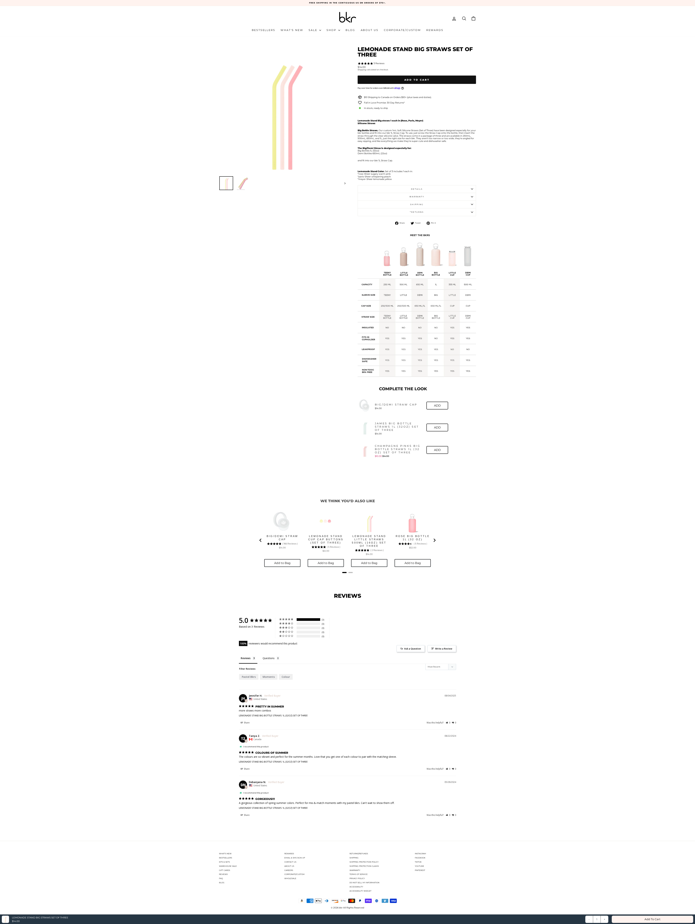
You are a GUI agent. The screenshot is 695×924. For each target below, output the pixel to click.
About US (369, 30)
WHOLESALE (290, 878)
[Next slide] (434, 540)
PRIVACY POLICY (357, 878)
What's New (292, 30)
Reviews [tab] (245, 658)
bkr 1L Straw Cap (396, 133)
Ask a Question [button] (412, 648)
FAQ (221, 878)
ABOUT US (289, 866)
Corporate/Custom (402, 30)
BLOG (221, 882)
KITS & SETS (224, 862)
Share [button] (246, 722)
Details (416, 189)
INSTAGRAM (420, 853)
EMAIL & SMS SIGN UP (294, 858)
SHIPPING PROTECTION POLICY (363, 862)
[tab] (344, 572)
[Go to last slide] (260, 540)
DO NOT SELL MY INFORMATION (364, 882)
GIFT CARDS (224, 870)
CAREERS (288, 870)
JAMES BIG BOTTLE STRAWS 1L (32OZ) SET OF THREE (397, 427)
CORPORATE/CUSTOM (294, 874)
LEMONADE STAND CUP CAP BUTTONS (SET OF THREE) (326, 539)
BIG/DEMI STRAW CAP (396, 404)
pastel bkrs (249, 677)
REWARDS (289, 853)
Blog (350, 30)
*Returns (417, 212)
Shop (332, 30)
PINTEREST (420, 870)
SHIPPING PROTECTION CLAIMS (364, 866)
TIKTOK (418, 862)
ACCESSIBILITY (356, 887)
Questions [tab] (269, 658)
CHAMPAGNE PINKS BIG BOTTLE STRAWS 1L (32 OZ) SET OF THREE (397, 449)
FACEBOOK (420, 858)
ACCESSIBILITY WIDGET (360, 891)
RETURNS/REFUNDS (358, 853)
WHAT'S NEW (225, 853)
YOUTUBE (419, 866)
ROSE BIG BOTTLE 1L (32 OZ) (413, 538)
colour (286, 677)
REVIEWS (223, 874)
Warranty (416, 197)
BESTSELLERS (225, 858)
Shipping (362, 70)
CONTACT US (290, 862)
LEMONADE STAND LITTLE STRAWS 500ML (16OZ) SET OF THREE (369, 541)
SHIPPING (354, 858)
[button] (448, 722)
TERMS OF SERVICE (358, 874)
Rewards (434, 30)
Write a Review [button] (443, 648)
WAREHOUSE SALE (228, 866)
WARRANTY (354, 870)
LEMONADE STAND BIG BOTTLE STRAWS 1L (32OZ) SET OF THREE (273, 715)
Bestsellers (263, 30)
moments (269, 677)
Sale (313, 30)
